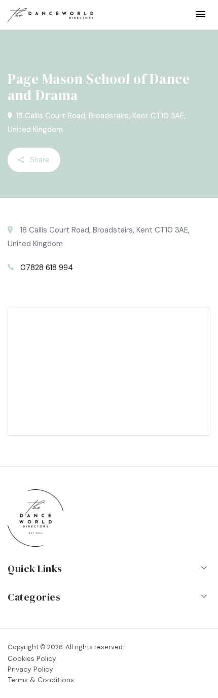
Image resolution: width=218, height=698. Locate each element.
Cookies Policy (32, 658)
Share (39, 160)
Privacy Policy (30, 669)
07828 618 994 (46, 267)
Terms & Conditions (41, 679)
